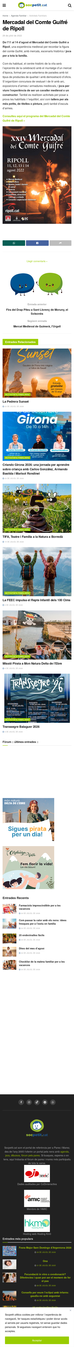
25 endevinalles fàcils (31, 935)
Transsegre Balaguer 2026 (21, 726)
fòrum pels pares (30, 1155)
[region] (37, 1327)
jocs (7, 1155)
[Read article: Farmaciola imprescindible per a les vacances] (9, 909)
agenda (64, 1151)
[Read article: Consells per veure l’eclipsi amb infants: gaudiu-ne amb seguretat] (9, 1296)
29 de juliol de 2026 (30, 913)
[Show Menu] (4, 5)
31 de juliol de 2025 (46, 1265)
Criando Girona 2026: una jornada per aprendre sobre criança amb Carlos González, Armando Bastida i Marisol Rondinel (36, 468)
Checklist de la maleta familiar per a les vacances (42, 963)
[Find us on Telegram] (45, 1102)
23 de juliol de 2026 (14, 406)
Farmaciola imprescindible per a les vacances (40, 907)
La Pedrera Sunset (16, 401)
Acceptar (37, 1340)
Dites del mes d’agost (31, 948)
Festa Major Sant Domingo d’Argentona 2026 (45, 1247)
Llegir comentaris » (37, 261)
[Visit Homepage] (35, 5)
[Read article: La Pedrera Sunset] (37, 373)
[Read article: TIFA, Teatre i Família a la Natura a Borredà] (37, 508)
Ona (45, 1261)
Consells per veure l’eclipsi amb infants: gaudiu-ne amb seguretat (45, 1294)
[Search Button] (69, 5)
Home (5, 15)
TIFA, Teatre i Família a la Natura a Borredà (33, 536)
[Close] (70, 1310)
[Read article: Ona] (9, 1264)
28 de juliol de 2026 (46, 1285)
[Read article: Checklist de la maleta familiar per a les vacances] (9, 965)
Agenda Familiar (19, 15)
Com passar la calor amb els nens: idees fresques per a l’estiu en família (42, 921)
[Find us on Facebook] (21, 1102)
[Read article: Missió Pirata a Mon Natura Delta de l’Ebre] (37, 635)
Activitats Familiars (38, 15)
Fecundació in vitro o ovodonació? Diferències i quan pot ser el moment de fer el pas (45, 1277)
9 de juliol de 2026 (13, 605)
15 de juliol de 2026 (14, 542)
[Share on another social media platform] (60, 243)
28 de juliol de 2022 (12, 35)
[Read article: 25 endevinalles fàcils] (9, 938)
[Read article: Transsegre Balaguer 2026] (37, 698)
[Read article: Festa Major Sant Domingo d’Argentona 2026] (9, 1251)
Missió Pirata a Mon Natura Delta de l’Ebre (32, 663)
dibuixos (15, 1155)
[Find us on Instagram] (29, 1102)
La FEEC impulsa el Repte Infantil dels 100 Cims (36, 600)
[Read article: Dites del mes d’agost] (9, 952)
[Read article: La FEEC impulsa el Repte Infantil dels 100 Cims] (37, 571)
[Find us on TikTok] (37, 1102)
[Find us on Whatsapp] (53, 1102)
